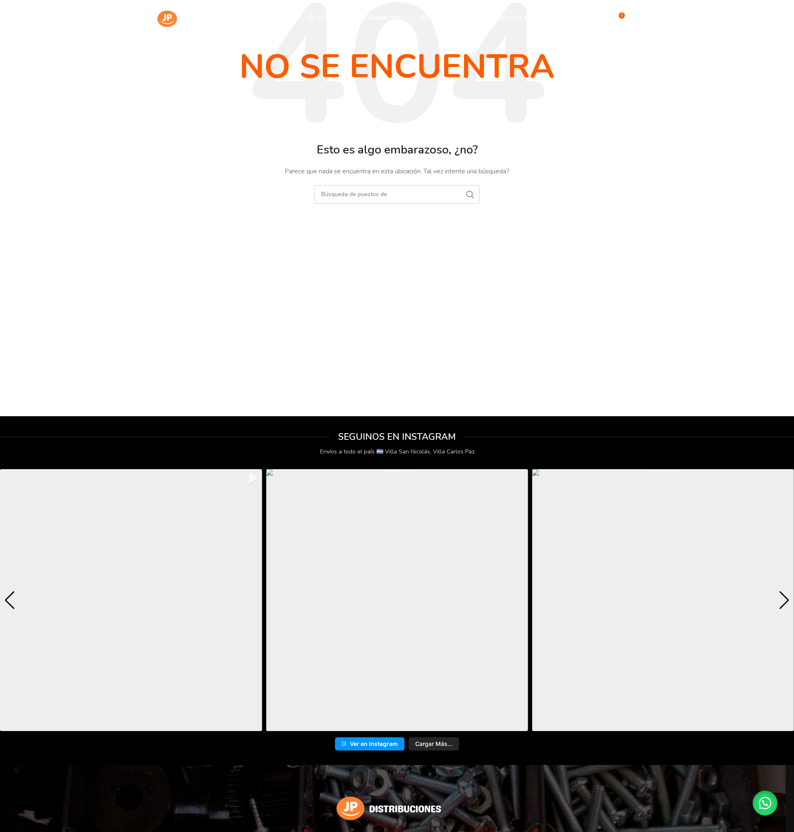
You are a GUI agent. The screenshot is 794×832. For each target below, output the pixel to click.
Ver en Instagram (374, 743)
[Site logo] (194, 18)
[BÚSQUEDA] (470, 194)
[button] (384, 725)
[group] (131, 600)
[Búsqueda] (600, 18)
